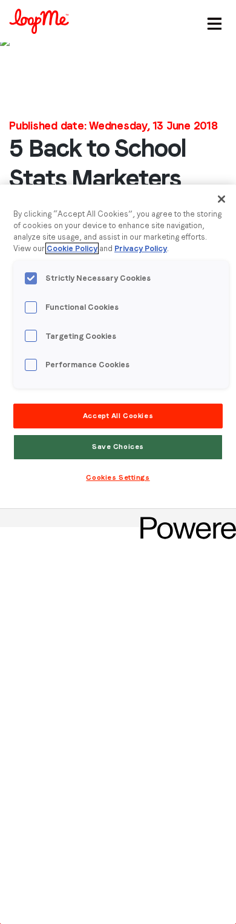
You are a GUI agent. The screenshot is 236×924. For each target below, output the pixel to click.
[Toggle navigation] (212, 21)
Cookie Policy (72, 248)
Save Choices (118, 446)
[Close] (221, 199)
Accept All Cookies (118, 415)
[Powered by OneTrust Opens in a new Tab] (184, 519)
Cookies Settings (117, 477)
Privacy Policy (140, 248)
